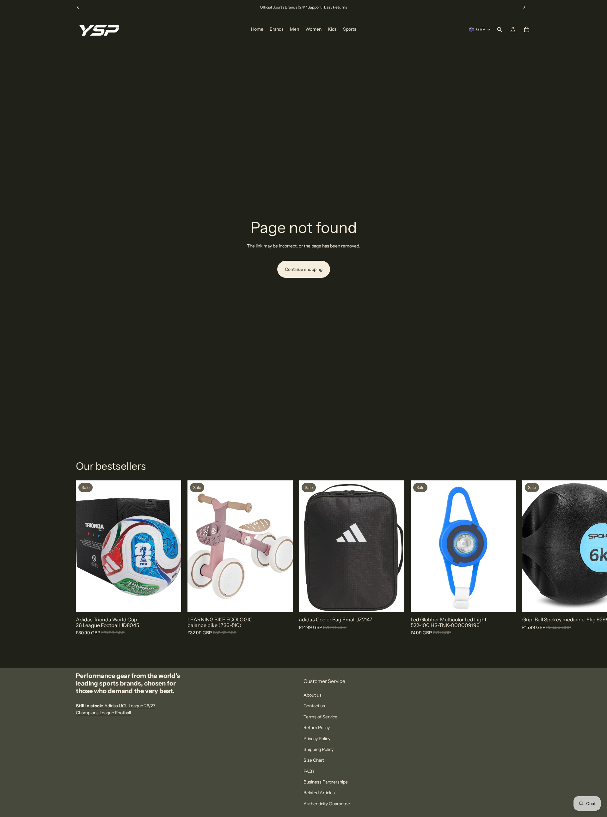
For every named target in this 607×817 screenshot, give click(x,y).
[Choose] (171, 602)
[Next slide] (524, 7)
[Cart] (527, 29)
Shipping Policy (319, 749)
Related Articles (319, 793)
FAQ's (309, 771)
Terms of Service (320, 717)
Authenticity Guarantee (327, 804)
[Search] (499, 29)
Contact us (314, 706)
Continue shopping (303, 269)
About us (313, 695)
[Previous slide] (78, 7)
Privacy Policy (317, 738)
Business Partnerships (326, 782)
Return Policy (317, 727)
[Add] (283, 602)
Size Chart (314, 760)
